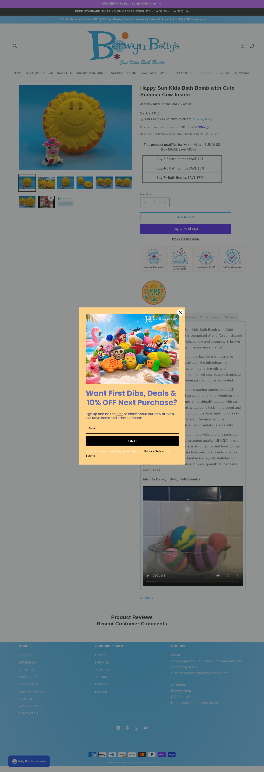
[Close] (180, 312)
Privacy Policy (154, 451)
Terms (90, 456)
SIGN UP (132, 441)
